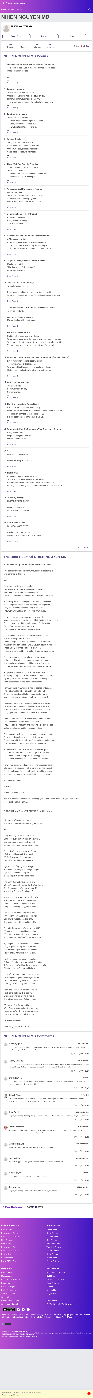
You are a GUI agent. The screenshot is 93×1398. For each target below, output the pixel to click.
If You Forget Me (53, 1283)
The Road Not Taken (55, 1279)
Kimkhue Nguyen (16, 1144)
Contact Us (57, 1315)
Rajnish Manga (15, 1095)
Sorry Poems (52, 1254)
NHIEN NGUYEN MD (21, 26)
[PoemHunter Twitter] (23, 1309)
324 (75, 1071)
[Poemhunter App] (9, 1309)
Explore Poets (7, 1258)
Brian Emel (13, 1112)
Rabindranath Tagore (10, 1301)
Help (64, 1315)
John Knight (14, 1158)
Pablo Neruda (7, 1283)
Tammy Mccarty (15, 1061)
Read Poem (11, 83)
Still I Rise (50, 1276)
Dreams (49, 1287)
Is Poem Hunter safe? (20, 1317)
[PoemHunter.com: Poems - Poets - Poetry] (13, 3)
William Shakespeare (10, 1279)
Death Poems (52, 1237)
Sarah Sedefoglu (16, 1127)
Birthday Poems (53, 1244)
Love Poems (51, 1230)
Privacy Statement (44, 1315)
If (46, 1297)
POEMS (30, 1207)
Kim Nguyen (14, 1187)
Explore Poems (7, 1254)
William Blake (7, 1297)
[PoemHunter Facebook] (18, 1309)
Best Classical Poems (10, 1237)
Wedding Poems (53, 1247)
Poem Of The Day (9, 1261)
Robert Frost (6, 1272)
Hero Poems (51, 1258)
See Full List (83, 548)
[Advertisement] (36, 1373)
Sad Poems (51, 1240)
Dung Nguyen (14, 1173)
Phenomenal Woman (55, 1272)
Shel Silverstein (8, 1294)
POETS (39, 1207)
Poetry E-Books (53, 1261)
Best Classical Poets (10, 1251)
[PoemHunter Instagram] (28, 1309)
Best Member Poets (9, 1247)
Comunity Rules (37, 1317)
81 (82, 1053)
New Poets (6, 1244)
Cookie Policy (30, 1315)
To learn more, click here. (10, 1395)
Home (3, 10)
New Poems (6, 1240)
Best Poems (6, 1230)
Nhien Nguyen (15, 1044)
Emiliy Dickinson (8, 1290)
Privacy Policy (49, 1317)
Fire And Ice (51, 1301)
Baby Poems (52, 1233)
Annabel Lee (52, 1290)
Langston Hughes (8, 1287)
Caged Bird (51, 1294)
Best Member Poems (10, 1233)
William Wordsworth (9, 1304)
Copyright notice (17, 1315)
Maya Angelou (7, 1276)
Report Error (73, 1315)
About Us (5, 1315)
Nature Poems (52, 1251)
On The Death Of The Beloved (59, 1304)
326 (75, 1053)
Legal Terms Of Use (64, 1317)
